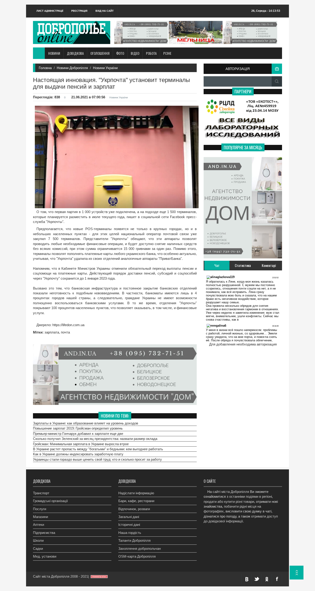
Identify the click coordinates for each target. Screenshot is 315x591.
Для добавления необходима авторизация (243, 344)
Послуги (39, 509)
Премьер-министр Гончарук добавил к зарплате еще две (78, 434)
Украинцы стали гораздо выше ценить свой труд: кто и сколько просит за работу (97, 459)
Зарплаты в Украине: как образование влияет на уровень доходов (85, 423)
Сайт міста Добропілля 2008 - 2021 (60, 576)
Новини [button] (54, 53)
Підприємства (44, 533)
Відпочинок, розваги (134, 509)
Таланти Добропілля (134, 540)
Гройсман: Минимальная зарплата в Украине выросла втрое (81, 444)
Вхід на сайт (104, 10)
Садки (38, 548)
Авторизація (238, 69)
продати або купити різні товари (229, 501)
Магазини (40, 517)
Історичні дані (129, 525)
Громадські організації (50, 501)
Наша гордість (129, 533)
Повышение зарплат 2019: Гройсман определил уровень (78, 428)
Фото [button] (120, 53)
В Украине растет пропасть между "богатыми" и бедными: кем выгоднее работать (98, 449)
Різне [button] (167, 53)
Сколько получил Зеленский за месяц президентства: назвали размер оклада (95, 439)
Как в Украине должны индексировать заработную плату (78, 454)
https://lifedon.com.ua (67, 325)
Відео (135, 53)
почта (65, 332)
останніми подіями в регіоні (250, 496)
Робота (151, 53)
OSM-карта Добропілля (137, 556)
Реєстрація (79, 10)
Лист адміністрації (49, 10)
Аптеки (38, 525)
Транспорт (41, 493)
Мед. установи (44, 556)
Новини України (105, 68)
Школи (38, 540)
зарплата (52, 332)
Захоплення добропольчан (139, 548)
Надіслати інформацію (136, 493)
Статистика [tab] (243, 265)
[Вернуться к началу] (296, 572)
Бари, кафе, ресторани (136, 501)
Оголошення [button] (100, 53)
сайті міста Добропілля (231, 492)
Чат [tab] (217, 265)
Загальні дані (128, 517)
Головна (45, 68)
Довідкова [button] (75, 53)
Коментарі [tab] (269, 265)
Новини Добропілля (72, 68)
